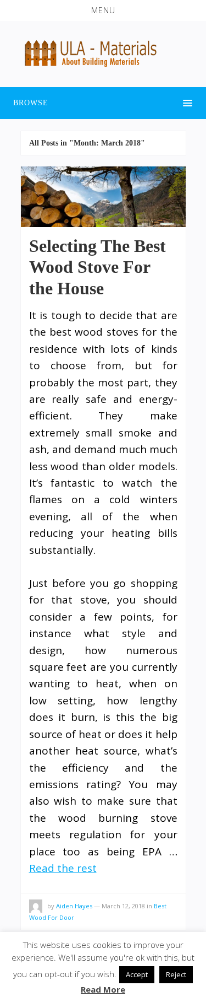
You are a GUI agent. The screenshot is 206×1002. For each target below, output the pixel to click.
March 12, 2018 (123, 906)
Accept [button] (137, 974)
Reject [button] (176, 974)
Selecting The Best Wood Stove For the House (97, 267)
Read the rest (63, 868)
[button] (103, 10)
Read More (103, 989)
